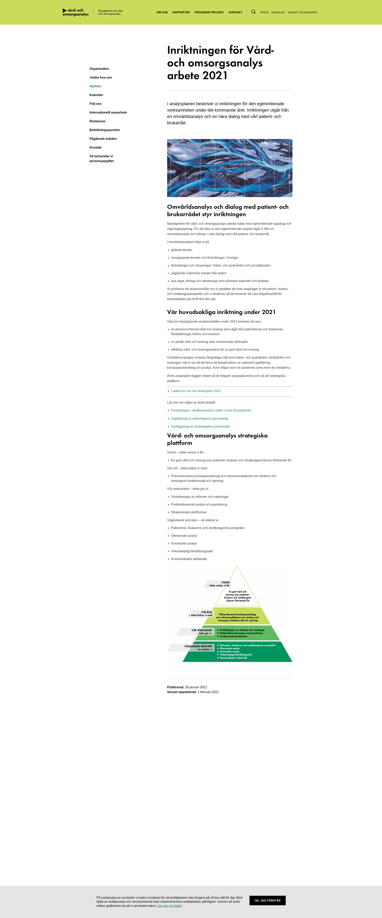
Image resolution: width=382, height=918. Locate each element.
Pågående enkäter (103, 138)
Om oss (162, 12)
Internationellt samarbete (108, 112)
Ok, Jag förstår (268, 900)
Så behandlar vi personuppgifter (102, 159)
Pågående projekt (209, 12)
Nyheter (95, 86)
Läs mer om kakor (169, 905)
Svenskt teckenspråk (302, 12)
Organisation (99, 68)
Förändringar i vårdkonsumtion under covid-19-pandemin (211, 410)
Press (264, 12)
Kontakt (235, 12)
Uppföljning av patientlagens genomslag (199, 418)
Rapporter (181, 12)
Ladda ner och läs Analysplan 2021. (196, 391)
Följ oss (95, 103)
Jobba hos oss (101, 77)
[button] (253, 11)
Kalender (96, 95)
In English (278, 12)
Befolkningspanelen (105, 130)
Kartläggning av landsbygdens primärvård (200, 426)
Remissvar (98, 121)
